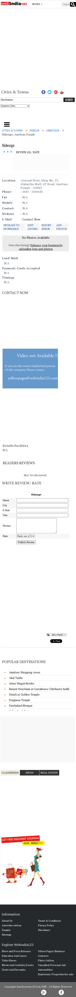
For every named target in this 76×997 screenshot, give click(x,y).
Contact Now (32, 219)
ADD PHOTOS (61, 227)
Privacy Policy (46, 925)
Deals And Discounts (14, 969)
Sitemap (6, 934)
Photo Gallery (46, 960)
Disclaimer (44, 930)
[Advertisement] (38, 48)
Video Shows (9, 960)
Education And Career (14, 955)
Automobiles (45, 969)
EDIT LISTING (32, 227)
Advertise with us (11, 925)
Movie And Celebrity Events (18, 965)
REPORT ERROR (46, 227)
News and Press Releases (16, 951)
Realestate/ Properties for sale (55, 974)
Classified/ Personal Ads (52, 965)
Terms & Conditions (49, 920)
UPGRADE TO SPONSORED (11, 227)
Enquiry (6, 930)
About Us (7, 920)
